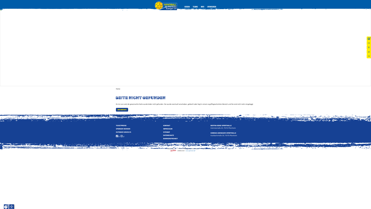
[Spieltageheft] (369, 52)
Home (118, 89)
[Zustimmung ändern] (6, 206)
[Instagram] (122, 136)
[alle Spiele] (369, 39)
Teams (195, 7)
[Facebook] (118, 136)
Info (202, 7)
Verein (187, 7)
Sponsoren (211, 7)
